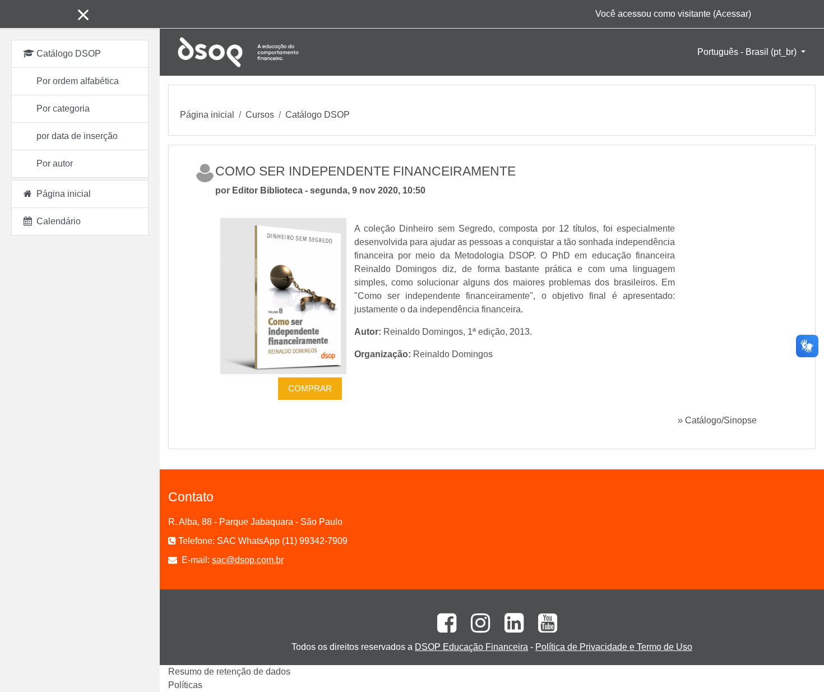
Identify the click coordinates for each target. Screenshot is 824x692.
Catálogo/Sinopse (721, 420)
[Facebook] (443, 628)
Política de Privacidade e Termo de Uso (613, 647)
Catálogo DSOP (317, 114)
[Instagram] (476, 628)
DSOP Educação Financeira (471, 647)
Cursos (260, 114)
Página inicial (207, 114)
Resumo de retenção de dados (229, 671)
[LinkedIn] (510, 628)
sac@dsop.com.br (248, 560)
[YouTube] (542, 628)
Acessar (732, 14)
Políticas (185, 685)
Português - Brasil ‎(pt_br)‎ (748, 52)
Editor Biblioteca (267, 190)
